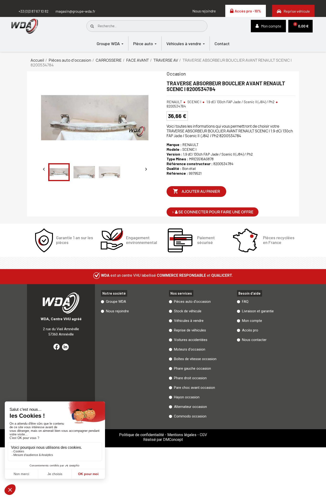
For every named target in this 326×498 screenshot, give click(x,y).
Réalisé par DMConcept (163, 439)
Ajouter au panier (196, 191)
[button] (204, 11)
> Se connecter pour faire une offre (212, 212)
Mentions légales (181, 435)
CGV (203, 435)
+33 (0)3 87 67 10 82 (33, 11)
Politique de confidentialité (141, 435)
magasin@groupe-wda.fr (75, 11)
